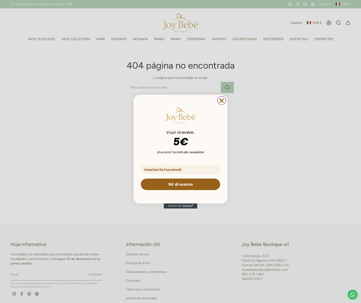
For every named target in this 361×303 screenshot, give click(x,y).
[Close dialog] (221, 100)
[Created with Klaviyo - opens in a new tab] (180, 205)
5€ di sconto (180, 184)
